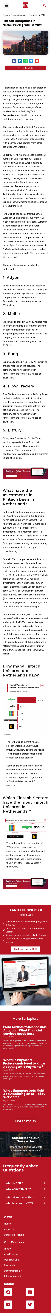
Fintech (6, 15)
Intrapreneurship (13, 1276)
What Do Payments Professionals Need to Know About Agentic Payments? (24, 1063)
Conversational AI (14, 1270)
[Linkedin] (30, 1292)
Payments (9, 1265)
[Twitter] (30, 1305)
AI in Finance (11, 1254)
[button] (44, 5)
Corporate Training (14, 1234)
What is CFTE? (14, 1183)
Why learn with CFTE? (19, 1189)
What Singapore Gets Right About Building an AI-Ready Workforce (24, 1094)
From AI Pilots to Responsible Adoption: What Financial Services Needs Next (25, 1030)
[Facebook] (8, 1292)
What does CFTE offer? (20, 1197)
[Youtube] (8, 1305)
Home (7, 1223)
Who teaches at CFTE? (19, 1203)
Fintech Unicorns (19, 15)
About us (9, 1229)
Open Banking (11, 1259)
